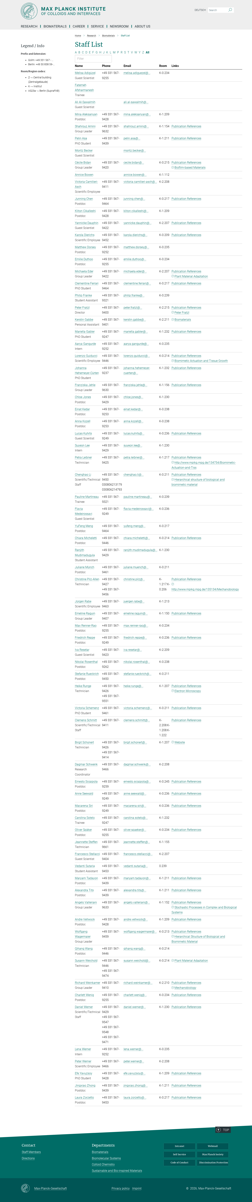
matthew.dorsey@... (136, 247)
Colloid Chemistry (103, 1164)
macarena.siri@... (135, 805)
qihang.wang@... (135, 948)
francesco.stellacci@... (138, 854)
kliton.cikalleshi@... (136, 211)
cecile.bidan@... (134, 162)
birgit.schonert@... (135, 742)
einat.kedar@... (133, 409)
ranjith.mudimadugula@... (141, 550)
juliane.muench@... (136, 567)
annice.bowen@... (135, 174)
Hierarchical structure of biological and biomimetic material (198, 482)
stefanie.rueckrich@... (137, 674)
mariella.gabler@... (136, 331)
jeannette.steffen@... (137, 842)
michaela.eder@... (135, 271)
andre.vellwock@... (136, 919)
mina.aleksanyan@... (137, 114)
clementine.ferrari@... (137, 283)
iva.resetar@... (133, 650)
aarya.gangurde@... (136, 344)
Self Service (179, 1154)
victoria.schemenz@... (138, 708)
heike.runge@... (134, 686)
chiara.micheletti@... (137, 538)
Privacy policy (121, 1188)
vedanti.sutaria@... (136, 866)
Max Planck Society (212, 1154)
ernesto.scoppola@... (137, 781)
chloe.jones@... (133, 397)
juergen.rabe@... (134, 601)
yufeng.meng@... (135, 526)
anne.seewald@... (135, 793)
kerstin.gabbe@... (135, 319)
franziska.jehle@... (135, 385)
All (147, 52)
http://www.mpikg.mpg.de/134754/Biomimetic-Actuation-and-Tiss (204, 465)
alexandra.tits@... (135, 890)
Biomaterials (183, 319)
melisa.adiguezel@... (137, 73)
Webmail (213, 1146)
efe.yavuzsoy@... (135, 1073)
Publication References (186, 126)
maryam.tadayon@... (137, 878)
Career (79, 26)
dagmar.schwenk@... (137, 764)
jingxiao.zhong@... (136, 1085)
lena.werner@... (134, 1049)
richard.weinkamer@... (138, 983)
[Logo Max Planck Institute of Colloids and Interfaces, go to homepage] (90, 11)
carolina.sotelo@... (136, 818)
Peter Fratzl (182, 312)
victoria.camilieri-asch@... (140, 181)
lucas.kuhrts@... (134, 433)
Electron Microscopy (188, 691)
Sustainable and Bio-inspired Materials (117, 1170)
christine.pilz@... (134, 579)
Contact (28, 1145)
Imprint (136, 1188)
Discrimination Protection (213, 1162)
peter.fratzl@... (133, 307)
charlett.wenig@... (135, 995)
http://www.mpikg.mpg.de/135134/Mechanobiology (205, 589)
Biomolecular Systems (106, 1158)
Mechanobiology (185, 988)
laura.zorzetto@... (135, 1097)
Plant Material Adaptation (191, 276)
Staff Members (31, 1152)
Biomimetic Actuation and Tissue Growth (201, 361)
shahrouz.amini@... (136, 126)
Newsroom (119, 26)
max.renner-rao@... (136, 625)
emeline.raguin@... (136, 613)
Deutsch (200, 9)
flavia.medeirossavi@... (139, 509)
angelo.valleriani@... (137, 902)
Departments (103, 1145)
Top (226, 1130)
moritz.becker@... (135, 150)
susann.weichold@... (137, 960)
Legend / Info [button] (32, 46)
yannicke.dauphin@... (138, 223)
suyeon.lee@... (133, 445)
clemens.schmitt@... (137, 720)
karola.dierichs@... (136, 235)
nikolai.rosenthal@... (137, 662)
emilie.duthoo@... (135, 259)
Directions (28, 1158)
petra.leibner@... (134, 457)
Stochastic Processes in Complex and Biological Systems (204, 910)
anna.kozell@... (134, 421)
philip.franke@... (134, 295)
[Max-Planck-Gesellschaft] (27, 1188)
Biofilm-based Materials (190, 167)
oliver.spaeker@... (135, 830)
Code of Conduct (179, 1162)
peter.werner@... (134, 1061)
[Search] (230, 10)
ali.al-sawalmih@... (136, 102)
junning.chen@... (134, 198)
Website (180, 742)
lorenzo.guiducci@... (137, 356)
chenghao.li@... (134, 474)
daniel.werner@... (135, 1007)
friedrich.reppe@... (135, 637)
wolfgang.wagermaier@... (140, 931)
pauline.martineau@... (138, 497)
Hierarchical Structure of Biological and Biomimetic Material (198, 939)
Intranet (179, 1146)
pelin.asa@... (132, 138)
